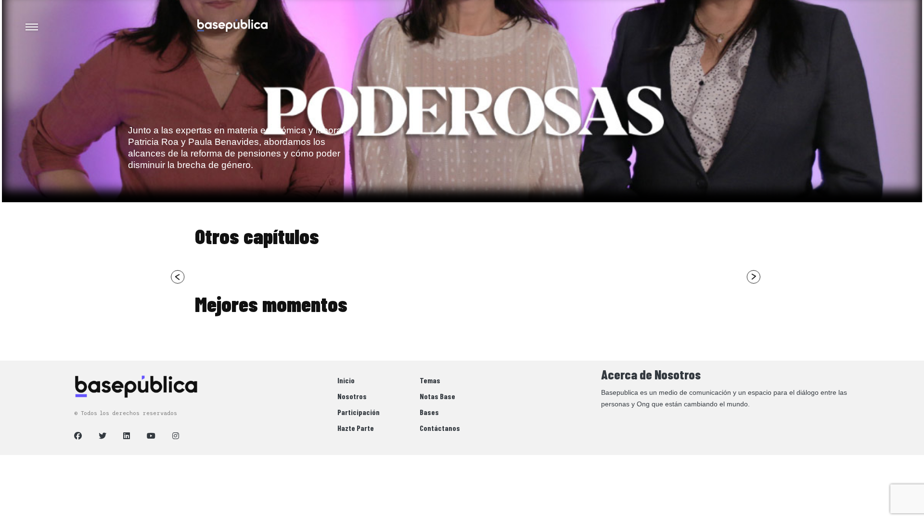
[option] (263, 343)
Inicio (346, 380)
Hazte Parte (355, 428)
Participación (358, 412)
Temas (430, 380)
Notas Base (437, 396)
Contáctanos (440, 428)
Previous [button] (178, 277)
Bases (429, 412)
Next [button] (753, 277)
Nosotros (352, 396)
